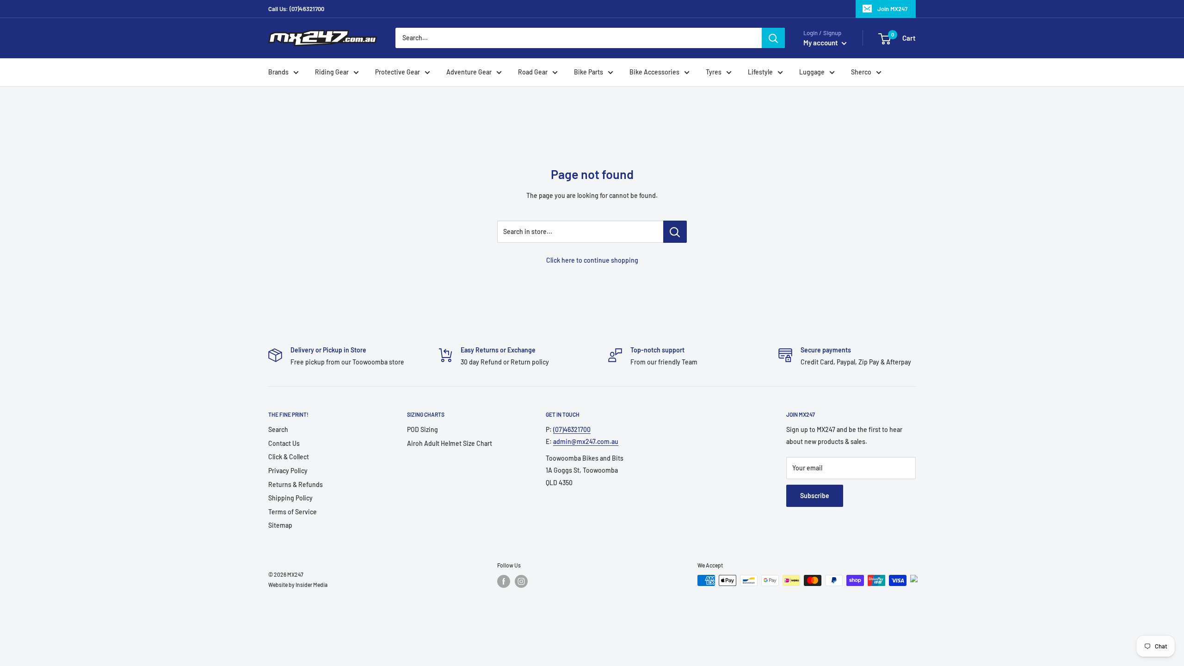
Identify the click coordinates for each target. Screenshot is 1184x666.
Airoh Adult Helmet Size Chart (449, 443)
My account (821, 42)
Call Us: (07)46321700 (296, 8)
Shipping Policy (290, 498)
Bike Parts (588, 72)
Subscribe (814, 496)
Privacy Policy (288, 471)
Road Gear (533, 72)
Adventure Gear (469, 72)
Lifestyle (760, 72)
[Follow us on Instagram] (521, 581)
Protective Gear (397, 72)
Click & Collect (288, 457)
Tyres (714, 72)
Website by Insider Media (297, 584)
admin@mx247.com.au (585, 441)
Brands (278, 72)
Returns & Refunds (295, 484)
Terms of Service (292, 512)
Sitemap (280, 525)
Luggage (812, 72)
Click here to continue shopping (592, 260)
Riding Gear (332, 72)
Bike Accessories (654, 72)
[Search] (773, 38)
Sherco (861, 72)
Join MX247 (892, 8)
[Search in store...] (675, 232)
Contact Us (284, 443)
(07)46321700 (572, 429)
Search (278, 429)
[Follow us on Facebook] (503, 581)
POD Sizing (422, 429)
